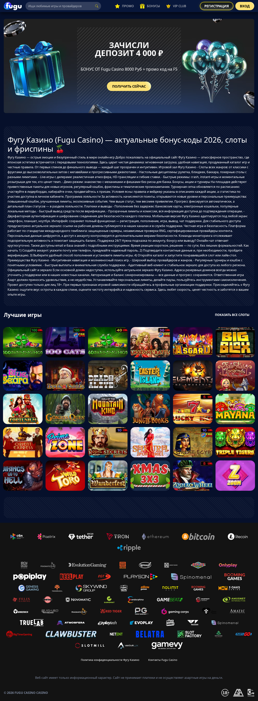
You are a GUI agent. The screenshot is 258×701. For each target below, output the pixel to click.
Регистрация (216, 6)
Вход (245, 6)
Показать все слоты (232, 315)
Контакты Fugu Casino (162, 660)
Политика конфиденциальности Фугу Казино (110, 660)
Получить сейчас (129, 86)
